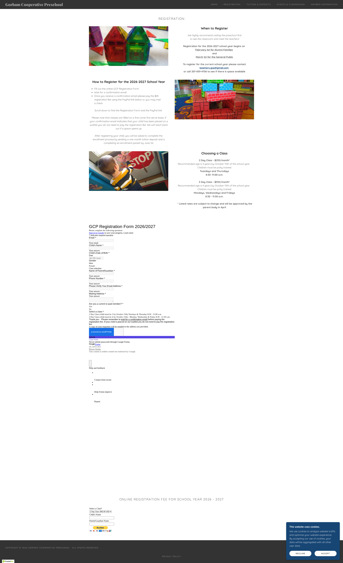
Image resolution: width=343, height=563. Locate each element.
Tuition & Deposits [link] (259, 4)
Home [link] (214, 4)
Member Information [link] (324, 4)
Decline (300, 553)
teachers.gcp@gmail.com (214, 67)
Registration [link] (232, 4)
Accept (325, 553)
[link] (53, 5)
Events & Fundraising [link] (291, 4)
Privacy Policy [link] (171, 556)
